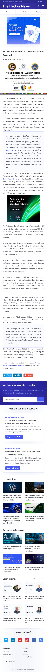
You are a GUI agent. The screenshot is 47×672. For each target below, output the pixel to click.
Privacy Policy (28, 657)
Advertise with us (8, 654)
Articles (41, 579)
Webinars (39, 12)
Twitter (10, 366)
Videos (35, 579)
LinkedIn (19, 366)
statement (9, 150)
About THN (6, 651)
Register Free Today (14, 437)
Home (8, 12)
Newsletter (23, 12)
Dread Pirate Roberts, (11, 179)
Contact (5, 657)
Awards (26, 654)
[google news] (40, 640)
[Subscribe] (40, 399)
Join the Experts (13, 468)
